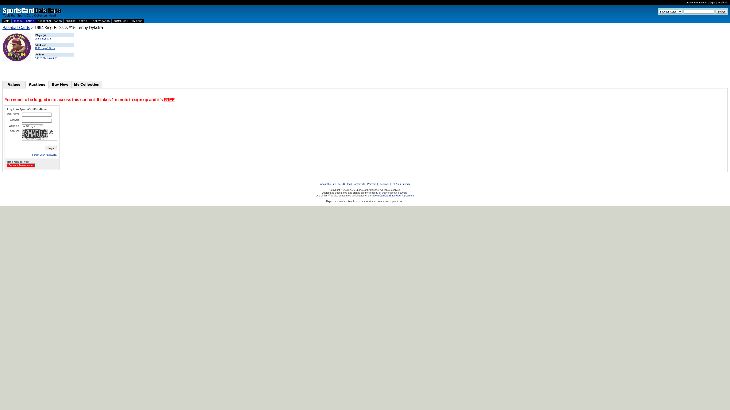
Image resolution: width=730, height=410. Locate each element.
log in (712, 2)
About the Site (328, 184)
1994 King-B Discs (45, 48)
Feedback (383, 184)
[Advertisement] (142, 57)
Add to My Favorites (46, 58)
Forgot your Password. (44, 154)
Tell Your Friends (400, 184)
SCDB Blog (344, 184)
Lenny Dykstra (43, 38)
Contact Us (359, 184)
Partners (371, 184)
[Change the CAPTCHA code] (51, 132)
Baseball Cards (16, 27)
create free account (696, 2)
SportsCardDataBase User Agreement (393, 195)
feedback (723, 2)
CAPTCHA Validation (35, 139)
